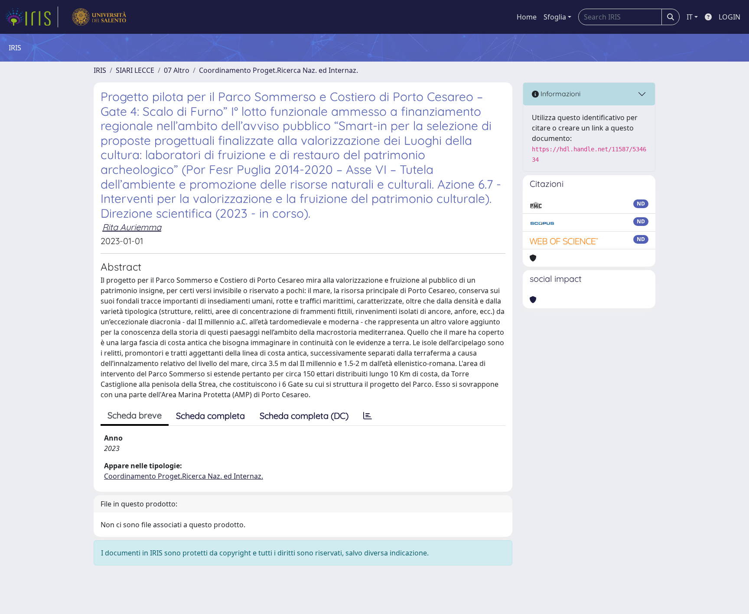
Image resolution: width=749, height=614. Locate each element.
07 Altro (176, 70)
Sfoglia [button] (555, 17)
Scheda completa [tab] (210, 415)
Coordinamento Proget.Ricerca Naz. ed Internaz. (278, 70)
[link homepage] (31, 17)
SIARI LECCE (135, 70)
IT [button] (690, 17)
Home (527, 17)
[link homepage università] (99, 17)
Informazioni (559, 93)
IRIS (100, 70)
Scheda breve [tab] (134, 415)
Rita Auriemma (131, 227)
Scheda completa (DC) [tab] (304, 415)
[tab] (367, 416)
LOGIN (729, 17)
